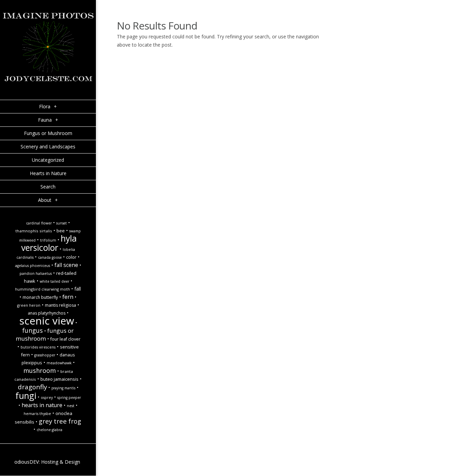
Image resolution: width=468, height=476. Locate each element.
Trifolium (48, 240)
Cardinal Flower (39, 223)
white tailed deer (54, 281)
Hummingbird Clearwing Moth (42, 289)
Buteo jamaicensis (59, 379)
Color (71, 257)
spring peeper (69, 397)
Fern (67, 297)
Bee (61, 231)
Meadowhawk (59, 363)
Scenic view (46, 321)
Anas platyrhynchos (46, 313)
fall (77, 288)
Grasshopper (44, 355)
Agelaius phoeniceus (32, 265)
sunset (61, 223)
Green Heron (28, 305)
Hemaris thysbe (37, 413)
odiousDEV (26, 462)
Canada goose (50, 257)
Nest (70, 405)
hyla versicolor (49, 243)
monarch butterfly (40, 297)
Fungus (32, 330)
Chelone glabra (49, 429)
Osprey (47, 397)
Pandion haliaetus (36, 273)
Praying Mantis (63, 388)
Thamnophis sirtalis (33, 230)
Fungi (25, 395)
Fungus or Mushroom (45, 334)
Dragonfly (32, 386)
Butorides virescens (38, 347)
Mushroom (39, 370)
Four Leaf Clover (65, 339)
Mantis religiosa (60, 305)
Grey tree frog (60, 421)
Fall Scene (66, 265)
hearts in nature (42, 405)
